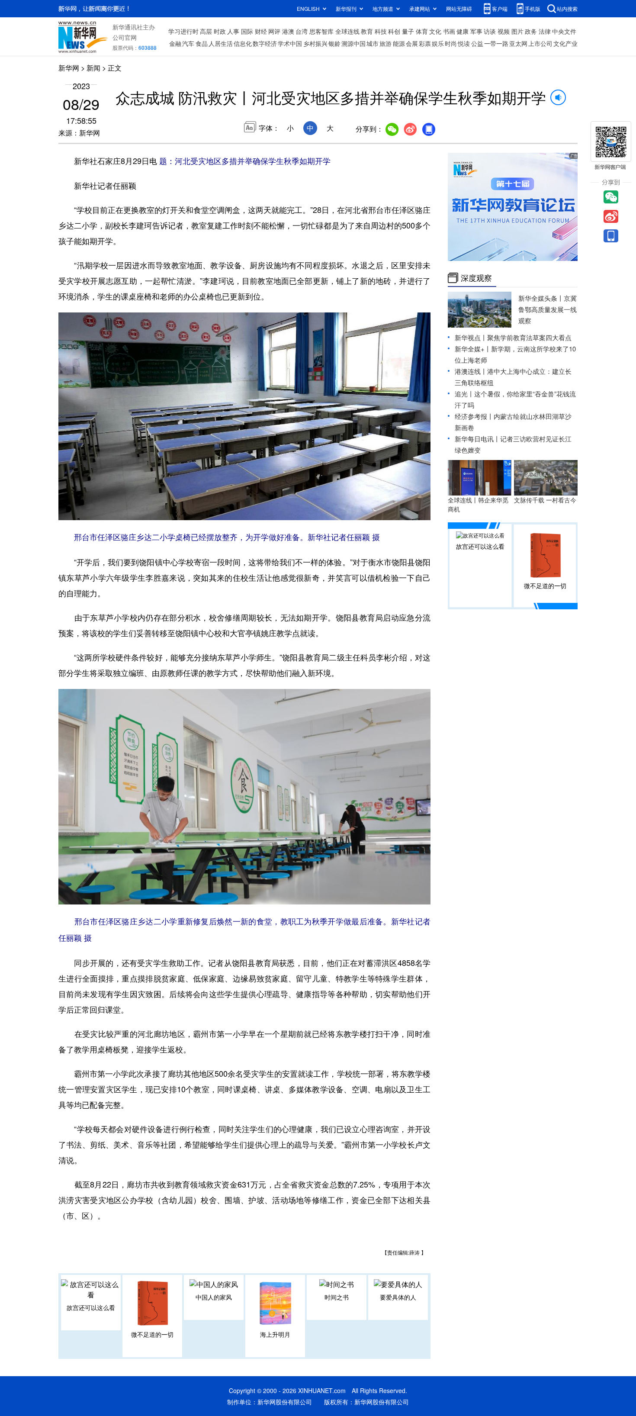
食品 (202, 43)
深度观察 (476, 277)
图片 (517, 31)
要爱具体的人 (398, 1297)
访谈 (490, 31)
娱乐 (438, 43)
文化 (435, 31)
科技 (381, 31)
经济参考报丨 (474, 416)
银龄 (334, 43)
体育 (422, 31)
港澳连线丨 (471, 371)
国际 (247, 31)
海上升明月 (275, 1334)
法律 (545, 31)
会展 (412, 43)
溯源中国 (353, 43)
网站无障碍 (459, 8)
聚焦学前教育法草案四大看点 (529, 337)
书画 (449, 31)
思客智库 (321, 31)
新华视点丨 (471, 337)
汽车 (188, 43)
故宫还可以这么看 (91, 1307)
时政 (220, 31)
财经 (261, 31)
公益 (477, 43)
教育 (367, 31)
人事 (233, 31)
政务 (531, 31)
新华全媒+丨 (473, 348)
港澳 (288, 31)
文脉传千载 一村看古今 (545, 500)
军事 (476, 31)
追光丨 (464, 393)
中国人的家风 (214, 1297)
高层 (206, 31)
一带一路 (496, 43)
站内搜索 (567, 8)
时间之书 (336, 1297)
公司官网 (124, 37)
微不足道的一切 (152, 1334)
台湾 (302, 31)
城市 (372, 43)
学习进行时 (183, 31)
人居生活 (221, 43)
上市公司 (540, 43)
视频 (504, 31)
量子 (408, 31)
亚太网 (518, 43)
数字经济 (265, 43)
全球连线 (347, 31)
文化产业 (565, 43)
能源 (399, 43)
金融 (175, 43)
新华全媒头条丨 (541, 298)
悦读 (464, 43)
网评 (274, 31)
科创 (394, 31)
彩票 (425, 43)
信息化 (243, 43)
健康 (462, 31)
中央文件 (564, 31)
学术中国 (290, 43)
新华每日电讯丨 (477, 438)
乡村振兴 (315, 43)
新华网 (68, 68)
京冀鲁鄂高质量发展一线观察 (547, 309)
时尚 (451, 43)
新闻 (93, 68)
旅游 (385, 43)
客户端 (500, 8)
